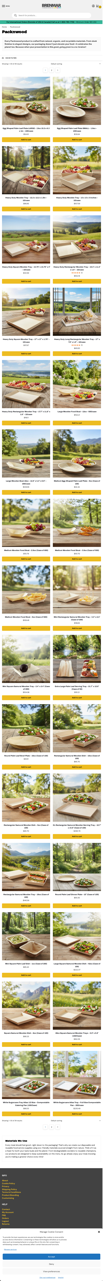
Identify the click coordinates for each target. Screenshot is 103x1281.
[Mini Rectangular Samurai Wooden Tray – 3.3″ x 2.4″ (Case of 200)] (77, 589)
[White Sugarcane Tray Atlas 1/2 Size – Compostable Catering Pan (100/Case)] (26, 1075)
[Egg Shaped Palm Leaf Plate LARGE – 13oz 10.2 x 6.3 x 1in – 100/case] (26, 101)
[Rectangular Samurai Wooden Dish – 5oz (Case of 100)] (26, 798)
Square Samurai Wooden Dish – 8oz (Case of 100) (26, 1033)
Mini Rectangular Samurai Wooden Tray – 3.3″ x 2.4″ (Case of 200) (77, 618)
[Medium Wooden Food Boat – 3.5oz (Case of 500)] (77, 523)
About (5, 1180)
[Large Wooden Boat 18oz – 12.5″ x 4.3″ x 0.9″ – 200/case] (26, 453)
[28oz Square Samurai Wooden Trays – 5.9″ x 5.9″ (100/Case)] (77, 1006)
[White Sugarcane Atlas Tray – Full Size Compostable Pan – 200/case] (77, 1075)
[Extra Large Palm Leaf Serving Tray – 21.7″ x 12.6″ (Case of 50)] (77, 659)
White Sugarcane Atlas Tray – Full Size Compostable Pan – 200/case (77, 1103)
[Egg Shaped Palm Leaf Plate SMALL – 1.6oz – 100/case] (77, 101)
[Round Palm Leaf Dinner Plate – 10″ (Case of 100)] (77, 867)
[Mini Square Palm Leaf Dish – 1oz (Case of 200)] (26, 936)
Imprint (61, 1277)
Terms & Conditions (11, 1192)
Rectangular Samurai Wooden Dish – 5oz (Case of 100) (26, 826)
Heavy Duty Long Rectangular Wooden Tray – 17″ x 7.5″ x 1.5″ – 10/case (77, 340)
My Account (8, 1212)
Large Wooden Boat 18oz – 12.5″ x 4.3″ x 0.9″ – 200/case (26, 482)
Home (4, 27)
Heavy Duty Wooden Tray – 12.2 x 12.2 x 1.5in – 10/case (26, 199)
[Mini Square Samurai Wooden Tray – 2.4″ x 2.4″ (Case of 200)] (26, 659)
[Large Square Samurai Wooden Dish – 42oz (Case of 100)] (77, 936)
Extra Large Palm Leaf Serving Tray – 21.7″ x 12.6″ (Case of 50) (77, 687)
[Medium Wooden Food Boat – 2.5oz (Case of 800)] (26, 523)
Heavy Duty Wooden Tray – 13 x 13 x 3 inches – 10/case (77, 199)
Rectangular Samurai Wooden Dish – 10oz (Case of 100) (77, 757)
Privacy (5, 1186)
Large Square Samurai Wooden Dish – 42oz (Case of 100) (77, 965)
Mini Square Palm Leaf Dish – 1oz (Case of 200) (26, 964)
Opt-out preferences (47, 1277)
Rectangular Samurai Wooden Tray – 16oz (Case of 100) (26, 895)
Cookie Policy (8, 1183)
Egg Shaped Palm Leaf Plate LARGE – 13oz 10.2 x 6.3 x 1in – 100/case (26, 129)
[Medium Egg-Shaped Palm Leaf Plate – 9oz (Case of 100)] (77, 453)
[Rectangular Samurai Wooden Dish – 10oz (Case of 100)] (77, 728)
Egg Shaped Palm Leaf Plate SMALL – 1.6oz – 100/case (77, 129)
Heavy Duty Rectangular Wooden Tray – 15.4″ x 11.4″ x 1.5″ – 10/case (77, 268)
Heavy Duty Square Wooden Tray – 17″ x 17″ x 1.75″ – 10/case (26, 340)
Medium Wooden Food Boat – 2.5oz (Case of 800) (26, 550)
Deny (51, 1264)
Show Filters (11, 58)
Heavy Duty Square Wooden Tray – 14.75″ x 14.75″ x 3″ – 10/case (26, 268)
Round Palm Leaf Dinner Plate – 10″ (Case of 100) (77, 894)
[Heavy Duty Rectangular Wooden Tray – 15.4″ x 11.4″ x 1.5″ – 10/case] (77, 239)
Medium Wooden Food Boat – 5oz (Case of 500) (26, 617)
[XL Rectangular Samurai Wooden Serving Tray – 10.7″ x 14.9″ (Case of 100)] (77, 798)
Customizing (8, 1198)
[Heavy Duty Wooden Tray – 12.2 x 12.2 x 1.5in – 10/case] (26, 170)
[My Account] (93, 6)
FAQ (4, 1215)
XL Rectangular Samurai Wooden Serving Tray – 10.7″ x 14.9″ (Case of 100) (77, 826)
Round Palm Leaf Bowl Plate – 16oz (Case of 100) (26, 756)
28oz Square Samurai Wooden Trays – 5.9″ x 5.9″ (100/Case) (76, 1034)
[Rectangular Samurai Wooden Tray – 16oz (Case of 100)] (26, 867)
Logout (5, 1221)
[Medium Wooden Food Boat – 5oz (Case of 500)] (26, 589)
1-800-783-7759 (67, 22)
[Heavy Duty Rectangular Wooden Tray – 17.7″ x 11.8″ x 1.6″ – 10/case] (26, 384)
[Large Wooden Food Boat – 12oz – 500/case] (77, 384)
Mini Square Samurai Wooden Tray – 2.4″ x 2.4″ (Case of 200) (26, 687)
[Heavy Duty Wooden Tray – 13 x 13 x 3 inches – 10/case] (77, 170)
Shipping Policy (9, 1189)
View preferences (51, 1271)
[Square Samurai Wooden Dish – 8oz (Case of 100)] (26, 1006)
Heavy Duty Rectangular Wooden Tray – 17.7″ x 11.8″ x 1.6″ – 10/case (26, 413)
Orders (5, 1218)
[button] (99, 1232)
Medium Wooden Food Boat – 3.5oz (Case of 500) (77, 550)
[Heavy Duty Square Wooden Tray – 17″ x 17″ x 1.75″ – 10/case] (26, 312)
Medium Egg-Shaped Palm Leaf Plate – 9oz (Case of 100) (77, 482)
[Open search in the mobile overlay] (51, 15)
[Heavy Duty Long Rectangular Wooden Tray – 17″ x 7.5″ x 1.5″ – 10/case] (77, 312)
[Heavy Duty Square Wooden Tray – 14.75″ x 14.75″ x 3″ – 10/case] (26, 239)
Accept (51, 1256)
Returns (6, 1224)
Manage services (10, 1249)
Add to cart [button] (26, 139)
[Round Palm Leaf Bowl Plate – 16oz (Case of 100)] (26, 728)
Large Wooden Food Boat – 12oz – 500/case (77, 412)
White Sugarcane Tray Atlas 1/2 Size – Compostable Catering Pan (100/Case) (26, 1103)
